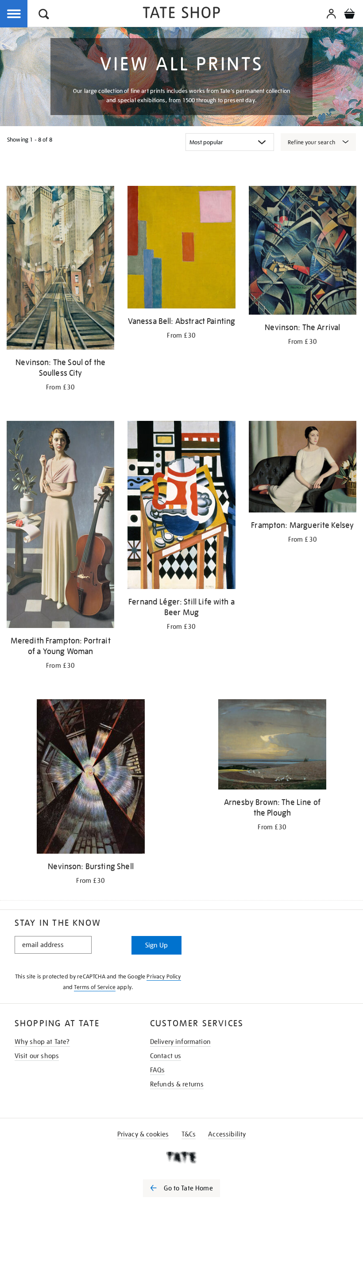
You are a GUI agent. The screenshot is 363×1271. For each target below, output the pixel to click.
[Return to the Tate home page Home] (181, 14)
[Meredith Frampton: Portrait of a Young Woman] (60, 526)
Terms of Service (95, 987)
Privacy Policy (164, 976)
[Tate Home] (181, 1157)
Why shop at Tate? (42, 1041)
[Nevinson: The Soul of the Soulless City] (60, 269)
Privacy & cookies (143, 1134)
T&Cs (189, 1134)
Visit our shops (37, 1055)
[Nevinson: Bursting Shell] (90, 778)
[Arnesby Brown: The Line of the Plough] (272, 746)
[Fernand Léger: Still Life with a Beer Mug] (181, 506)
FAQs (157, 1070)
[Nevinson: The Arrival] (302, 252)
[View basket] (349, 15)
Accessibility (227, 1134)
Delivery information (180, 1041)
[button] (44, 15)
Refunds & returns (177, 1084)
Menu (14, 14)
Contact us (166, 1055)
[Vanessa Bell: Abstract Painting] (181, 249)
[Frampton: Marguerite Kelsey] (302, 468)
